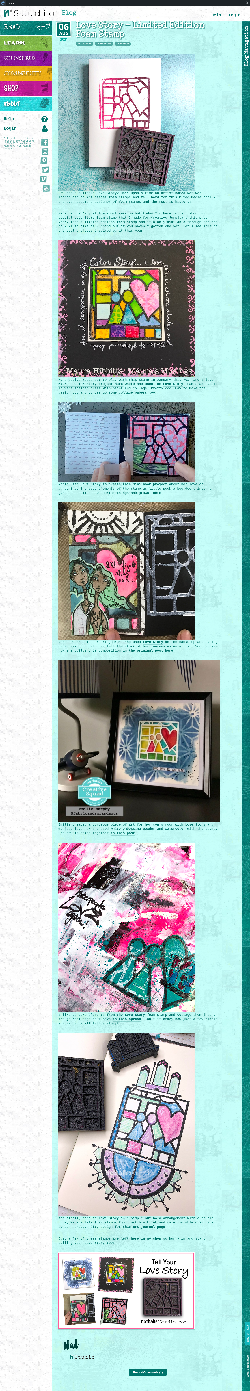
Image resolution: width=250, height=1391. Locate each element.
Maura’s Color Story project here (90, 384)
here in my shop (146, 1238)
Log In (11, 2)
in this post (123, 833)
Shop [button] (11, 89)
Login (234, 15)
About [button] (12, 104)
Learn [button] (14, 43)
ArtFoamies (84, 43)
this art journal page (144, 1227)
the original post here (151, 650)
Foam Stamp (104, 43)
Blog (69, 13)
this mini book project (145, 484)
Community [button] (22, 73)
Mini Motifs (81, 1222)
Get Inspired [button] (19, 58)
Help (216, 15)
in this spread (127, 1019)
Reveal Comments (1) (148, 1372)
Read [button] (12, 28)
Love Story (123, 43)
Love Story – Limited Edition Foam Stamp (140, 30)
